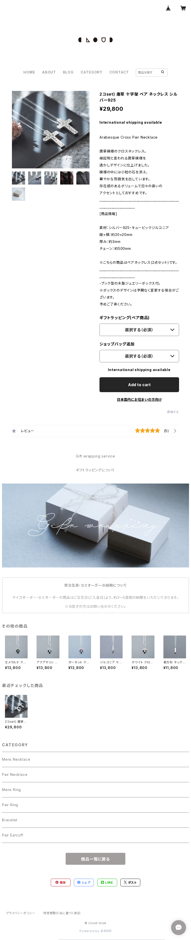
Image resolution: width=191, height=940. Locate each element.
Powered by (90, 931)
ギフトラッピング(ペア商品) (124, 317)
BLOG (68, 72)
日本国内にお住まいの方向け (139, 399)
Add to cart (139, 384)
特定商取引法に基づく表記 (62, 913)
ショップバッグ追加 (117, 343)
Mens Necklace (16, 759)
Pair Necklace (14, 774)
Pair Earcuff (12, 835)
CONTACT (119, 72)
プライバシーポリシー (20, 913)
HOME (29, 72)
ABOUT (49, 72)
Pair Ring (10, 805)
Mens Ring (11, 790)
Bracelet (9, 820)
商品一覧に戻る (95, 859)
